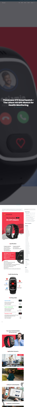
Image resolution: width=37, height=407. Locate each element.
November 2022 (27, 252)
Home (19, 2)
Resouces (32, 2)
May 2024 (27, 239)
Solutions (22, 2)
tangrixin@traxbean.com (28, 0)
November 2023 (27, 246)
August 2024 (27, 236)
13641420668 (22, 0)
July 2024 (27, 237)
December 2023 (27, 245)
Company (28, 2)
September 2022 (27, 253)
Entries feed (26, 269)
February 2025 (27, 231)
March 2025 (27, 230)
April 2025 (27, 229)
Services (25, 2)
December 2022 (27, 251)
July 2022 (27, 254)
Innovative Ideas (27, 260)
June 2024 (27, 238)
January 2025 (27, 232)
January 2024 (27, 244)
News (26, 261)
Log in (25, 268)
